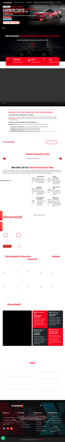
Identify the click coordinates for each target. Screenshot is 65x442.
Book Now (7, 246)
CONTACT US (45, 2)
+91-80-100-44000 (25, 247)
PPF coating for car (13, 118)
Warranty (59, 2)
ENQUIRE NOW (51, 142)
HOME (15, 2)
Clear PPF (38, 419)
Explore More (7, 19)
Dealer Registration (26, 427)
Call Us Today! (1, 227)
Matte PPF (39, 422)
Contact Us (24, 422)
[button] (2, 28)
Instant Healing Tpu (41, 430)
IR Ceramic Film (55, 418)
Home (22, 416)
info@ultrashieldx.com (10, 420)
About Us (23, 418)
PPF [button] (24, 2)
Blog (22, 420)
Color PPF (38, 428)
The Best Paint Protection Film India (32, 36)
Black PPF (38, 424)
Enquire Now (51, 2)
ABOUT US (20, 2)
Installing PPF (12, 124)
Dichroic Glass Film (56, 420)
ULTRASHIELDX (40, 439)
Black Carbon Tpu (40, 426)
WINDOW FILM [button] (29, 2)
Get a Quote (1, 216)
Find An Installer (25, 424)
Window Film (54, 416)
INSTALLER (36, 2)
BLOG (40, 2)
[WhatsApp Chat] (3, 438)
